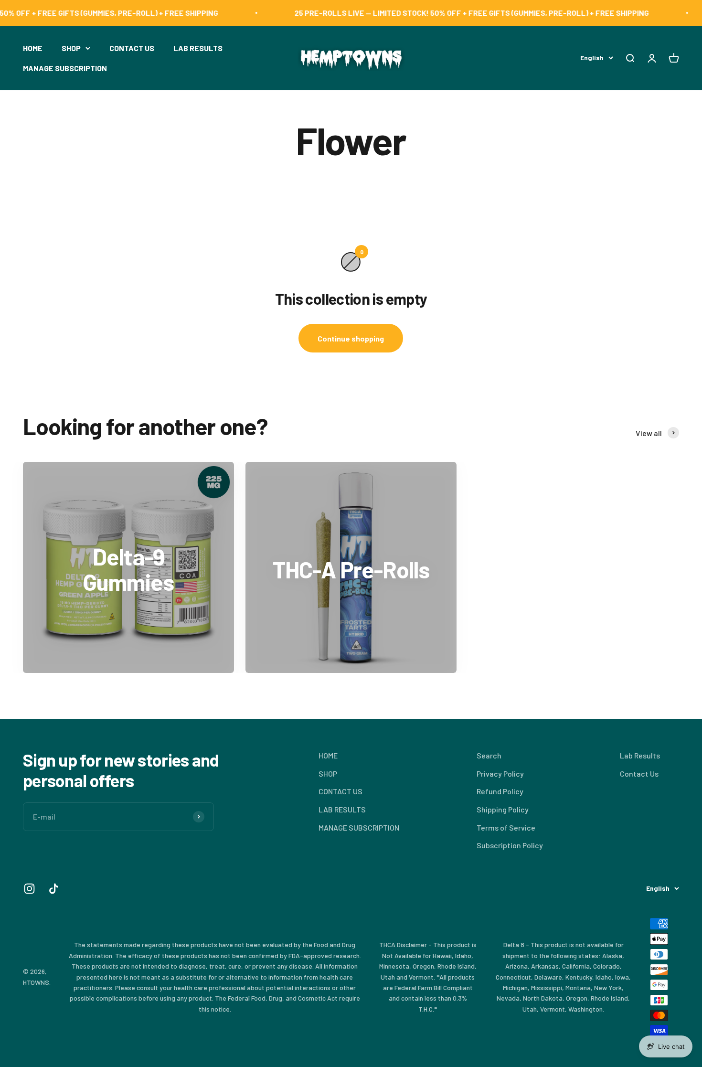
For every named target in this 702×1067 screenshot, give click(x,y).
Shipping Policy (503, 809)
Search (489, 755)
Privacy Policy (500, 773)
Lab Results (640, 755)
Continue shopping (351, 338)
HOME (33, 48)
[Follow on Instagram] (29, 888)
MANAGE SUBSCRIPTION (65, 67)
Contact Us (639, 773)
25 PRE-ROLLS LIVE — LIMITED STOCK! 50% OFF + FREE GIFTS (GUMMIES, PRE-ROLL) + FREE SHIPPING (450, 12)
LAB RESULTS (198, 48)
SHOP (71, 48)
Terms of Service (506, 827)
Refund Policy (500, 791)
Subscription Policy (510, 845)
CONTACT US (131, 48)
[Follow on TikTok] (53, 888)
